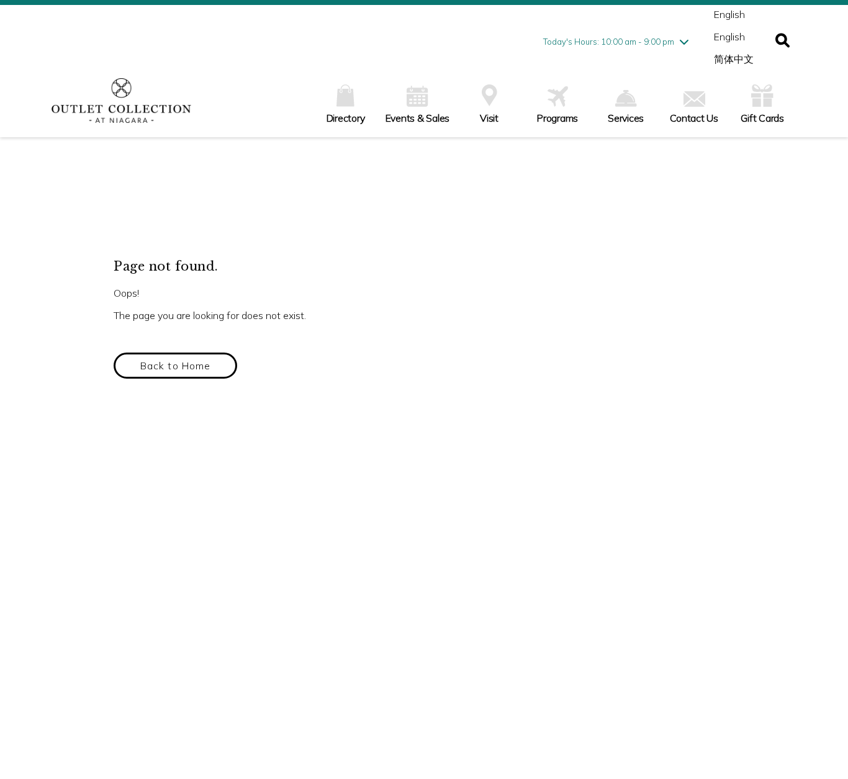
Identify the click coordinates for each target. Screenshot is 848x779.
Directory (346, 118)
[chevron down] (684, 42)
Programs (557, 118)
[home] (121, 106)
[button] (782, 41)
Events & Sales (418, 118)
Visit (489, 118)
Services (626, 118)
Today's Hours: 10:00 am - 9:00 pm (608, 42)
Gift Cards (762, 118)
